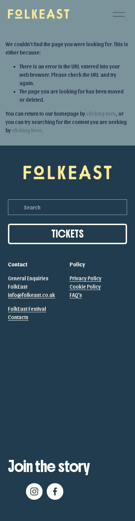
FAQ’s (76, 294)
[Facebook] (55, 491)
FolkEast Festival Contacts (27, 312)
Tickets (67, 234)
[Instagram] (34, 491)
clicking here (101, 113)
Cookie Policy (85, 286)
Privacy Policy (85, 278)
